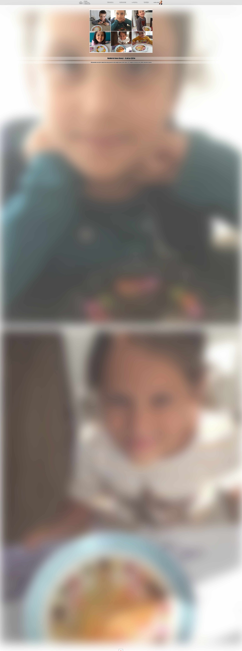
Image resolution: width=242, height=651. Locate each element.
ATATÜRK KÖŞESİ (156, 2)
